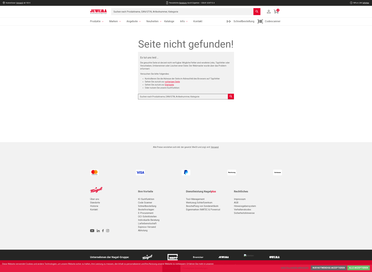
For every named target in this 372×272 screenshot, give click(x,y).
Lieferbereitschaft (147, 223)
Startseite (169, 85)
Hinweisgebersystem (245, 206)
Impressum (240, 199)
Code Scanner (145, 202)
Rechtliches (241, 191)
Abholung (142, 230)
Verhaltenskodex (242, 209)
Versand (19, 3)
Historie (94, 206)
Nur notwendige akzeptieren (329, 268)
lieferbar (366, 3)
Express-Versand (147, 227)
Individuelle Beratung (148, 220)
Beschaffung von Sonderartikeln (202, 206)
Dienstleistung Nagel (201, 191)
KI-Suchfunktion (146, 199)
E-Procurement (145, 213)
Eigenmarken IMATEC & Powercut (203, 209)
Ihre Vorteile (145, 191)
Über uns (94, 199)
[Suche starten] (256, 11)
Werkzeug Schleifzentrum (199, 202)
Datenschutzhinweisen (224, 264)
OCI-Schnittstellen (147, 216)
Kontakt (94, 209)
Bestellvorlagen (146, 209)
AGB (236, 202)
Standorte (95, 202)
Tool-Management (195, 199)
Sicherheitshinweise (244, 213)
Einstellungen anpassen (294, 268)
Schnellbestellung (147, 206)
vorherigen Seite (172, 82)
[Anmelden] (269, 12)
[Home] (98, 11)
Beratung (183, 3)
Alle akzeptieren (358, 268)
